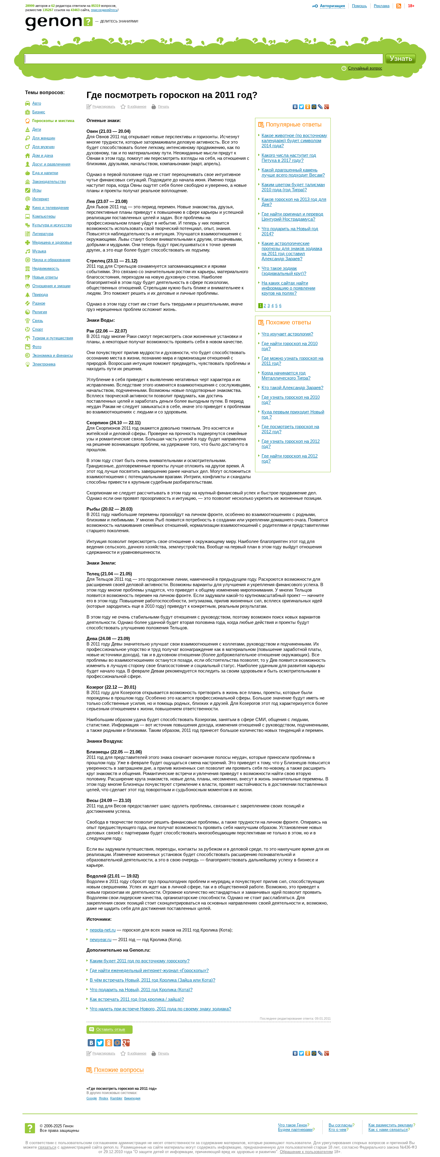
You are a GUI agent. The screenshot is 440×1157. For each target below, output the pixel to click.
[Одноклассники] (308, 107)
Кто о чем (337, 1129)
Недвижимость (45, 268)
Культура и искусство (52, 225)
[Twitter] (301, 107)
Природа (40, 294)
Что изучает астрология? (287, 333)
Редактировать (103, 106)
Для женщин (43, 138)
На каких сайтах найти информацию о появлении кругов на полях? (288, 288)
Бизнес (38, 112)
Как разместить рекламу (390, 1125)
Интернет (40, 199)
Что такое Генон (292, 1125)
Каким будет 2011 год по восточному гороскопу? (139, 960)
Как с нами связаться (388, 1129)
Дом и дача (42, 155)
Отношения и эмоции (51, 286)
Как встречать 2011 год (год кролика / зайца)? (137, 999)
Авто (36, 103)
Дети (36, 129)
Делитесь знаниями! (119, 21)
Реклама (381, 6)
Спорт (37, 329)
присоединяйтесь (104, 10)
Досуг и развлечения (51, 164)
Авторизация (332, 6)
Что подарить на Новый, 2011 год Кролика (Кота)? (141, 989)
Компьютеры (43, 216)
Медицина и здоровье (52, 242)
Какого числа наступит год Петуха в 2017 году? (289, 158)
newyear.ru (100, 939)
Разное (38, 303)
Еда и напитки (45, 173)
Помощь (359, 6)
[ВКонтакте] (295, 107)
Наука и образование (51, 260)
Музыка (39, 251)
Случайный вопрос (365, 68)
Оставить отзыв (110, 1029)
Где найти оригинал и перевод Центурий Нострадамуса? (292, 216)
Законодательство (49, 181)
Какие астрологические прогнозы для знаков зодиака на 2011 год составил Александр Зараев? (292, 251)
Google (92, 1098)
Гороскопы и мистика (53, 120)
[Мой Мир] (314, 107)
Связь (37, 320)
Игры (36, 190)
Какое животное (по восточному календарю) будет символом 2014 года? (294, 140)
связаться (47, 1147)
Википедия (132, 1098)
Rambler (116, 1098)
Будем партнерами (295, 1129)
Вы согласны (340, 1125)
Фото (36, 346)
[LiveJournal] (320, 107)
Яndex (103, 1098)
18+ (411, 6)
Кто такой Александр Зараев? (292, 387)
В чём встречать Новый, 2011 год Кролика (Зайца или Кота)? (152, 980)
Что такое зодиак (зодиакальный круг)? (284, 271)
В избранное (137, 106)
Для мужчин (43, 147)
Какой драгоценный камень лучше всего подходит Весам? (293, 172)
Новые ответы (45, 277)
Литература (42, 233)
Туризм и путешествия (52, 338)
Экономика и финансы (52, 355)
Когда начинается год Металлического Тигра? (286, 375)
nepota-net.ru (103, 929)
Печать (163, 106)
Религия (39, 312)
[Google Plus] (327, 107)
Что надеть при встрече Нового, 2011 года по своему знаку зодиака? (160, 1008)
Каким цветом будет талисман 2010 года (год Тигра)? (293, 187)
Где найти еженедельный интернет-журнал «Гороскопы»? (149, 970)
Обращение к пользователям (306, 1152)
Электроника (43, 364)
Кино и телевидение (50, 207)
